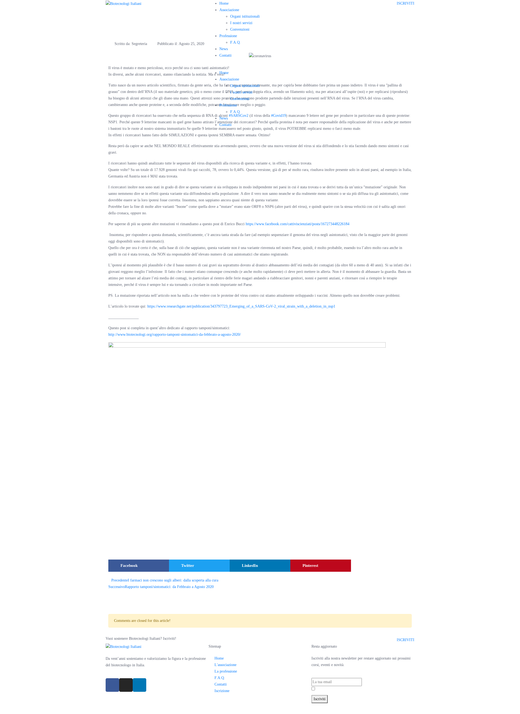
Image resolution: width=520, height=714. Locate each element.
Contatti (225, 55)
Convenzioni (239, 29)
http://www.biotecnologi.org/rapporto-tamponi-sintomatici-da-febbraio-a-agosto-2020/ (174, 334)
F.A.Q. (235, 42)
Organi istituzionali (245, 16)
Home (224, 3)
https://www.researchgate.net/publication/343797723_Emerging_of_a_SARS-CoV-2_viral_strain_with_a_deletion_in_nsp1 (241, 306)
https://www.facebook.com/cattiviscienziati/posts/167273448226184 (297, 224)
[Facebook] (112, 685)
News (223, 49)
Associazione (229, 10)
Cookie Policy (293, 706)
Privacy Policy (344, 689)
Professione (228, 36)
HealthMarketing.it (347, 706)
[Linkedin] (139, 685)
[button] (138, 566)
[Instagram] (126, 685)
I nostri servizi (241, 23)
